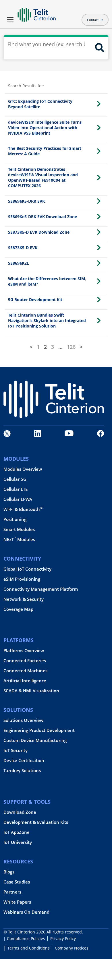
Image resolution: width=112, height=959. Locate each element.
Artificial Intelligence (24, 681)
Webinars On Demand (26, 912)
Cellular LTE (15, 489)
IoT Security (15, 750)
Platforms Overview (23, 650)
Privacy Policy (63, 938)
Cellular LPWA (17, 499)
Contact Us (95, 20)
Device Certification (23, 760)
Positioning (14, 519)
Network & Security (23, 599)
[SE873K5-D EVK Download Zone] (99, 232)
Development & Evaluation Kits (35, 822)
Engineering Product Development (39, 730)
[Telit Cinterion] (36, 12)
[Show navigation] (10, 20)
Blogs (8, 872)
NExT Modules (19, 539)
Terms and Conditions (28, 948)
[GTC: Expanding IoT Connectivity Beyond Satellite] (99, 103)
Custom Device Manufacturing (35, 740)
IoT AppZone (16, 832)
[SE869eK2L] (99, 263)
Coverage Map (18, 609)
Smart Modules (19, 529)
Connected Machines (25, 671)
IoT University (17, 842)
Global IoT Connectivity (27, 569)
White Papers (17, 902)
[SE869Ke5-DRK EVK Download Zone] (99, 216)
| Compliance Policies (24, 938)
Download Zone (19, 812)
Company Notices (71, 948)
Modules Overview (22, 469)
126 (71, 346)
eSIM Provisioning (21, 579)
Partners (12, 892)
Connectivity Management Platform (40, 589)
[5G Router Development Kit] (99, 299)
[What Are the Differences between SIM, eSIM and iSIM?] (99, 281)
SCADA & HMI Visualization (31, 691)
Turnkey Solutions (22, 770)
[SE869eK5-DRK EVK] (99, 201)
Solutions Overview (23, 720)
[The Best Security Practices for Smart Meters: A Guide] (99, 151)
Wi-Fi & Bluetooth (23, 509)
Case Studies (16, 882)
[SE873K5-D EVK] (99, 247)
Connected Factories (24, 660)
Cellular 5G (14, 479)
